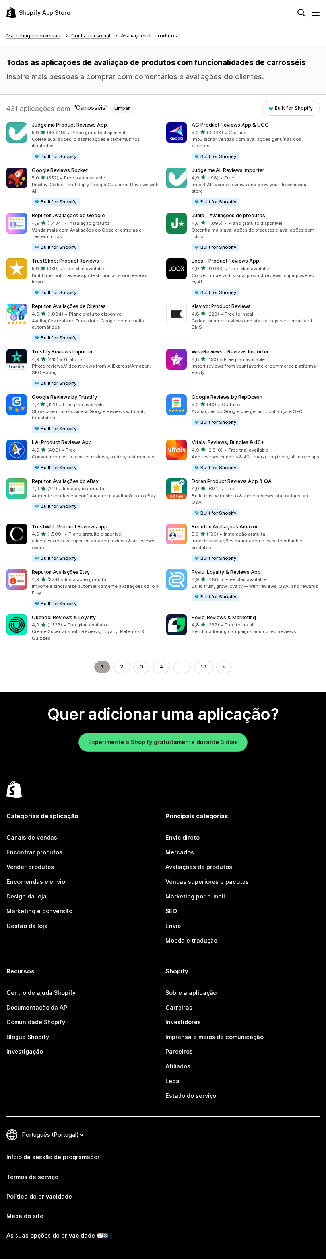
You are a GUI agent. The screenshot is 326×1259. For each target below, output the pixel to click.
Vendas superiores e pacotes (207, 881)
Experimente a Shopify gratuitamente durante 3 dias (163, 742)
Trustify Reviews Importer (62, 352)
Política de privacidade (39, 1196)
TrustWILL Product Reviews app (69, 527)
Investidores (183, 1022)
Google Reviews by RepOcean (227, 397)
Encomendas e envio (35, 881)
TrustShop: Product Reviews (65, 261)
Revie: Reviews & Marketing (224, 617)
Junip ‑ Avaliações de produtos (228, 215)
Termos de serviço (32, 1177)
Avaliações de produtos (198, 867)
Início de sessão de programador (53, 1157)
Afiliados (177, 1066)
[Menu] (316, 13)
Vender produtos (30, 867)
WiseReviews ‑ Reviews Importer (230, 352)
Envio (173, 926)
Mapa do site (24, 1216)
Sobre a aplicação (191, 992)
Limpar (122, 108)
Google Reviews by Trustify (64, 397)
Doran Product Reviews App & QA (232, 481)
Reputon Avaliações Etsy (61, 572)
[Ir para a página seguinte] (224, 667)
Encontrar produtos (34, 852)
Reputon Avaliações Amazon (225, 527)
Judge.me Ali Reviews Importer (228, 170)
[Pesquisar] (301, 13)
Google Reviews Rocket (60, 170)
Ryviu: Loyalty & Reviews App (226, 572)
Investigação (24, 1051)
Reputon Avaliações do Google (68, 215)
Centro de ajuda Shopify (41, 992)
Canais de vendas (31, 837)
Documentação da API (37, 1007)
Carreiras (178, 1007)
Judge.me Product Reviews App (69, 125)
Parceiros (179, 1051)
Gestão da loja (27, 926)
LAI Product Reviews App (62, 442)
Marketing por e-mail (195, 896)
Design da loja (26, 896)
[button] (83, 141)
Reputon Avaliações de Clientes (69, 306)
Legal (173, 1081)
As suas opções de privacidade (50, 1235)
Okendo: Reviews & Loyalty (64, 617)
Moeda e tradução (191, 940)
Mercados (179, 852)
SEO (171, 911)
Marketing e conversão (39, 911)
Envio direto (182, 837)
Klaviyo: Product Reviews (221, 306)
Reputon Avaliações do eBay (65, 481)
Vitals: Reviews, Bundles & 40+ (228, 442)
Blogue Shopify (27, 1037)
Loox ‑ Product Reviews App (225, 261)
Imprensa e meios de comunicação (214, 1037)
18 (203, 667)
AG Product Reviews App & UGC (230, 125)
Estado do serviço (190, 1095)
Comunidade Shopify (35, 1022)
